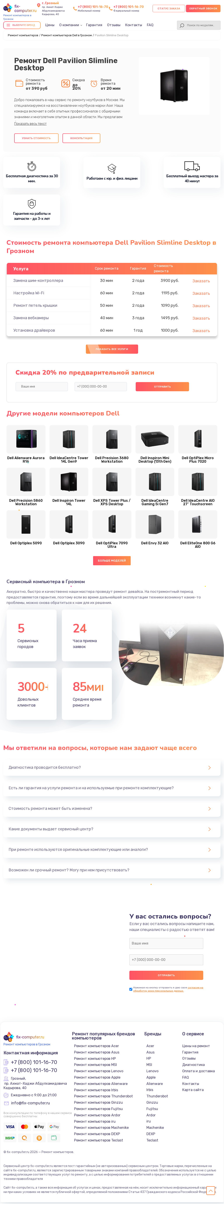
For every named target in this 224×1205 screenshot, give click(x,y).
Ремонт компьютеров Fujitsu (98, 1109)
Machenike (155, 1128)
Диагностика (193, 1065)
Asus (150, 1052)
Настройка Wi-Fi (28, 293)
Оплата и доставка (198, 1071)
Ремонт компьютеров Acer (96, 1046)
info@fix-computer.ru (30, 1103)
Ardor (151, 1115)
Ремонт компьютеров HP (95, 1059)
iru (148, 1121)
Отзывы (113, 25)
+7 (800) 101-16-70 (93, 7)
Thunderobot (157, 1096)
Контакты (133, 25)
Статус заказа (169, 8)
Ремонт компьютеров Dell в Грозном (66, 35)
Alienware (154, 1084)
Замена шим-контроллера (38, 280)
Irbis (149, 1090)
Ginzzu (152, 1102)
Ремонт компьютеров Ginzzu (98, 1102)
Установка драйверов (34, 330)
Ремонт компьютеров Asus (96, 1052)
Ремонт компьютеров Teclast (98, 1140)
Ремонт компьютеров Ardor (97, 1115)
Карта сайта (193, 1090)
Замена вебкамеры (31, 317)
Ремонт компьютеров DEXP (97, 1134)
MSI (149, 1065)
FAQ (150, 25)
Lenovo (152, 1071)
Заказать (201, 281)
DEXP (150, 1134)
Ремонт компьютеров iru (95, 1121)
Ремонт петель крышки (35, 305)
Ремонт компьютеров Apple (97, 1077)
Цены (49, 25)
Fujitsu (152, 1109)
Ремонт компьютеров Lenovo (98, 1071)
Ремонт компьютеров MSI (95, 1065)
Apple (151, 1077)
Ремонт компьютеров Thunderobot (103, 1096)
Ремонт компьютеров (23, 35)
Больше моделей (112, 560)
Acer (150, 1046)
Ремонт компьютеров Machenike (101, 1128)
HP (148, 1058)
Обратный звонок (203, 8)
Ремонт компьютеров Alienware (101, 1084)
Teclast (152, 1140)
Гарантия (94, 25)
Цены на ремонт (196, 1046)
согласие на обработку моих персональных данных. (168, 989)
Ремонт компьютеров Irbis (96, 1090)
